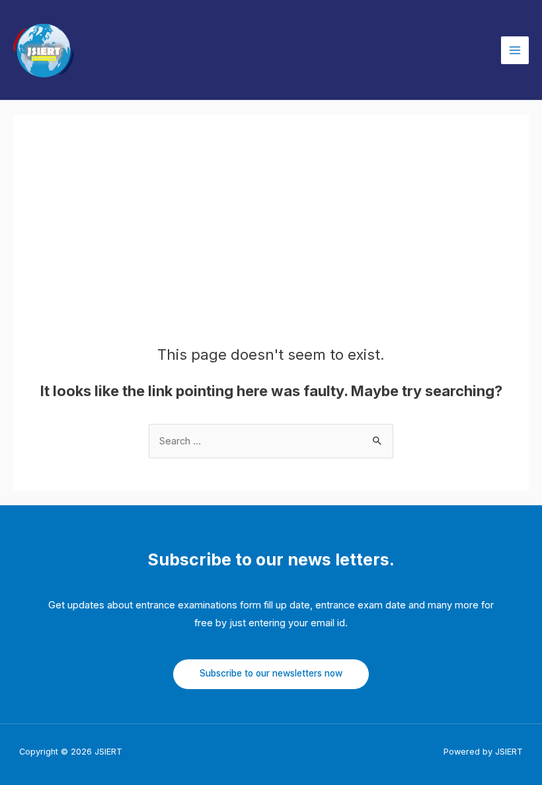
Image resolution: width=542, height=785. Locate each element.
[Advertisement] (271, 246)
